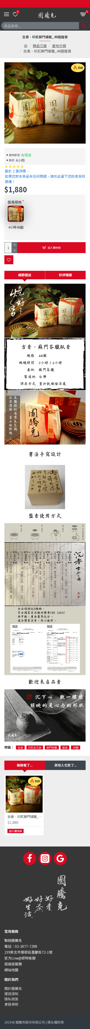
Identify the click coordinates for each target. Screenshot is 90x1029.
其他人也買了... (65, 765)
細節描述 (24, 275)
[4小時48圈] (16, 214)
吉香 (20, 747)
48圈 (75, 747)
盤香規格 (15, 202)
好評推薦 (65, 275)
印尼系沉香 (34, 747)
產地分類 (59, 45)
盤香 (65, 747)
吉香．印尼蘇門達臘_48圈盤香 (25, 816)
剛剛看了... (25, 765)
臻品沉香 (40, 45)
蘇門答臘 (52, 747)
